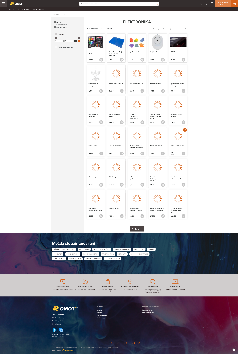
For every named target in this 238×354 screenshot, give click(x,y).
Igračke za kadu (135, 52)
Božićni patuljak (155, 83)
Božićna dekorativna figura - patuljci (136, 84)
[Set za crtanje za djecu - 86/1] (96, 42)
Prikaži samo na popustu (65, 47)
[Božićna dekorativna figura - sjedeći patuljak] (178, 73)
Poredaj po (156, 29)
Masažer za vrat (114, 208)
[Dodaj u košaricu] (101, 60)
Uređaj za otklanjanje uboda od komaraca (157, 209)
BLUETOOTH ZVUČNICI (102, 249)
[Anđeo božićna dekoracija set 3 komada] (96, 73)
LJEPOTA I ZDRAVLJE (122, 249)
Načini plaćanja (102, 315)
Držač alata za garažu (177, 145)
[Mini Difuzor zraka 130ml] (116, 104)
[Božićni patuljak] (157, 73)
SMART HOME (84, 249)
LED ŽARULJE (139, 249)
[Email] (61, 330)
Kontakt (99, 312)
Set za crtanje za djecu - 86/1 (96, 52)
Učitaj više (137, 229)
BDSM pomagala (176, 52)
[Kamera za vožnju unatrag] (178, 104)
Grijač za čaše (154, 52)
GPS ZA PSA (57, 254)
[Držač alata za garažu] (178, 136)
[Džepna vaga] (96, 136)
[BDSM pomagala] (178, 42)
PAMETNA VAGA (108, 254)
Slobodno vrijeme (38, 9)
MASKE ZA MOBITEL (90, 254)
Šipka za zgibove (94, 177)
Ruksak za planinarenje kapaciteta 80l (134, 116)
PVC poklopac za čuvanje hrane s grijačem (176, 210)
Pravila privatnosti (148, 312)
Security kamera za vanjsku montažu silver (156, 116)
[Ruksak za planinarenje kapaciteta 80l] (137, 104)
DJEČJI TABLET (58, 259)
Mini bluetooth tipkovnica (93, 115)
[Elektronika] (18, 3)
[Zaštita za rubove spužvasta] (137, 167)
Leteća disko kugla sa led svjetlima (116, 84)
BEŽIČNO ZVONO (73, 254)
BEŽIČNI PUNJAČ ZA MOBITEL (64, 249)
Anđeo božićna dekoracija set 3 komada (94, 85)
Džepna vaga (93, 145)
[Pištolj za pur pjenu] (116, 167)
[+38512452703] (201, 4)
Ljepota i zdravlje (23, 9)
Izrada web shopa (57, 350)
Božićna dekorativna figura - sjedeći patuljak (177, 85)
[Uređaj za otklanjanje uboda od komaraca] (157, 198)
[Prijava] (206, 4)
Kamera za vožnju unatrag (176, 115)
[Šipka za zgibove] (96, 167)
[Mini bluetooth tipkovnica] (96, 104)
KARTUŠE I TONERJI (113, 259)
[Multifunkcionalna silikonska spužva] (178, 167)
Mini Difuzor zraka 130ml (114, 115)
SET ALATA (122, 254)
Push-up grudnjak (115, 145)
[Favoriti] (212, 4)
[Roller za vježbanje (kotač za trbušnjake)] (137, 136)
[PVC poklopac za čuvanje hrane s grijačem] (178, 198)
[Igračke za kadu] (137, 42)
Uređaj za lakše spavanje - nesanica (136, 209)
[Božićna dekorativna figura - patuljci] (137, 73)
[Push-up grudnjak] (116, 136)
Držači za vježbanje (156, 145)
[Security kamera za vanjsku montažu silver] (157, 104)
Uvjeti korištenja (112, 347)
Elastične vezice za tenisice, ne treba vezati (156, 178)
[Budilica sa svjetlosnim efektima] (96, 198)
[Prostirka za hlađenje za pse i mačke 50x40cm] (116, 42)
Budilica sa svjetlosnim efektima (95, 209)
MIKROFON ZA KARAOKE (139, 254)
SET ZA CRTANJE (75, 259)
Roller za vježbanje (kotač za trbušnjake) (136, 146)
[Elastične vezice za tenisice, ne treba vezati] (157, 167)
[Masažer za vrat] (116, 198)
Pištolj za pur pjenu (115, 177)
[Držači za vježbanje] (157, 136)
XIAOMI (151, 249)
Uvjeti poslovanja (147, 310)
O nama (99, 310)
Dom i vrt (12, 9)
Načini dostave (102, 318)
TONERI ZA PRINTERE (93, 259)
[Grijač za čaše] (157, 42)
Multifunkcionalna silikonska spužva (176, 178)
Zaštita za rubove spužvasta (135, 178)
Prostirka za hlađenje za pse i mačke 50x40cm (115, 53)
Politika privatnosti (102, 347)
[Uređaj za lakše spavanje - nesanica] (137, 198)
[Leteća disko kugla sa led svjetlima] (116, 73)
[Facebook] (54, 330)
